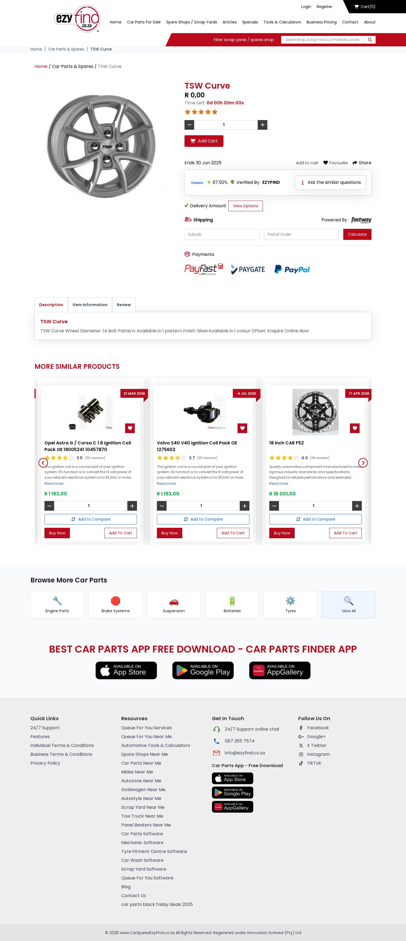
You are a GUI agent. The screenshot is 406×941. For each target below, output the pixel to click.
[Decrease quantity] (49, 506)
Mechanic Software (142, 842)
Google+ (316, 736)
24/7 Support (45, 728)
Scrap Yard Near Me (143, 807)
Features (40, 736)
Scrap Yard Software (143, 869)
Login (306, 6)
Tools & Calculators (282, 22)
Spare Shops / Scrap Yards (191, 22)
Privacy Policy (45, 763)
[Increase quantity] (132, 506)
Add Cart (208, 141)
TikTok (314, 763)
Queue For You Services (146, 728)
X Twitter (317, 745)
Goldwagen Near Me (143, 789)
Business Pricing (322, 22)
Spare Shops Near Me (144, 754)
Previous (41, 460)
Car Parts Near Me (141, 763)
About (370, 22)
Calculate (357, 234)
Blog (126, 887)
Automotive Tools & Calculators (155, 745)
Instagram (318, 754)
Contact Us (133, 895)
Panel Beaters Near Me (146, 825)
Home (116, 22)
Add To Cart (120, 533)
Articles (230, 22)
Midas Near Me (137, 772)
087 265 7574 (240, 741)
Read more (53, 483)
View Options (245, 206)
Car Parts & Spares (66, 49)
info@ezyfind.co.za (245, 753)
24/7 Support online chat (252, 729)
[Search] (370, 40)
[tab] (51, 305)
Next (361, 460)
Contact (350, 22)
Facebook (318, 728)
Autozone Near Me (141, 781)
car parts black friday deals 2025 (157, 904)
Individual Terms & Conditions (62, 745)
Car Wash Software (142, 860)
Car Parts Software (142, 834)
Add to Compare (94, 519)
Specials (250, 22)
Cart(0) (368, 6)
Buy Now (57, 533)
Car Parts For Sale (144, 22)
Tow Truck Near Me (142, 816)
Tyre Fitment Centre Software (154, 851)
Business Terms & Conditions (61, 754)
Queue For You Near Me (146, 736)
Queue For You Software (147, 878)
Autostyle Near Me (141, 798)
